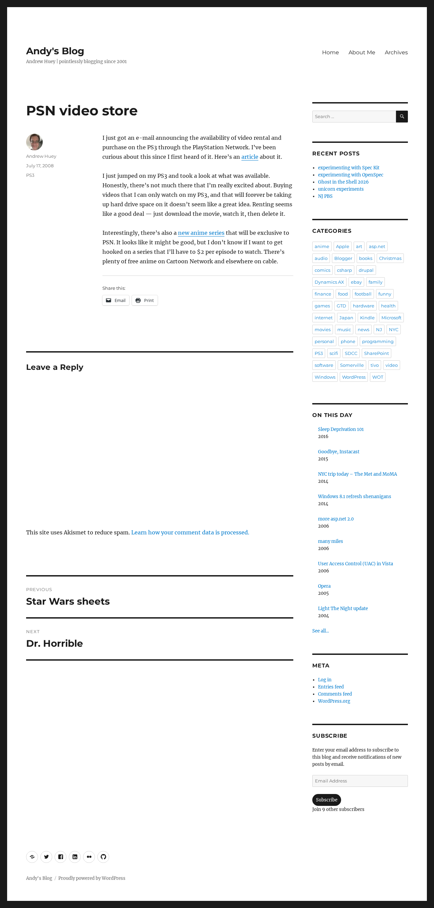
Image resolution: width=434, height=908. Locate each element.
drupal (366, 270)
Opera (324, 586)
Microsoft (391, 317)
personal (324, 341)
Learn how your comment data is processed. (190, 532)
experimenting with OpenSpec (350, 175)
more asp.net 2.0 (336, 519)
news (363, 329)
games (322, 305)
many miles (330, 541)
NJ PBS (325, 196)
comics (322, 270)
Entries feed (331, 687)
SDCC (351, 353)
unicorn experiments (341, 189)
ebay (356, 282)
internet (324, 317)
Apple (342, 246)
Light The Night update (343, 608)
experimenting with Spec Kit (348, 168)
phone (348, 341)
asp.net (377, 246)
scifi (334, 353)
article (249, 156)
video (392, 365)
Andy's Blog (55, 51)
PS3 (30, 175)
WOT (377, 377)
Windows (325, 377)
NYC (393, 329)
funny (384, 294)
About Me (362, 52)
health (388, 305)
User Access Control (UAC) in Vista (355, 564)
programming (378, 341)
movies (323, 329)
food (343, 294)
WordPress (354, 377)
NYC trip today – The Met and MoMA (357, 474)
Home (330, 52)
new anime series (201, 232)
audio (321, 258)
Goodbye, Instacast (338, 452)
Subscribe (326, 800)
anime (322, 246)
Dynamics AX (329, 282)
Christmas (390, 258)
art (359, 246)
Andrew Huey (41, 156)
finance (323, 294)
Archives (396, 52)
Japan (346, 317)
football (363, 294)
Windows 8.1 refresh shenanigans (354, 496)
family (375, 282)
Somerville (352, 365)
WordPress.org (334, 701)
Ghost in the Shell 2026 (343, 182)
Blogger (343, 258)
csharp (344, 270)
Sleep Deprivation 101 (341, 429)
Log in (325, 680)
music (344, 329)
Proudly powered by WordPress (91, 878)
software (324, 365)
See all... (320, 631)
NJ (379, 329)
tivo (375, 365)
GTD (341, 305)
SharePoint (376, 353)
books (365, 258)
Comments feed (335, 694)
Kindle (367, 317)
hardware (363, 305)
